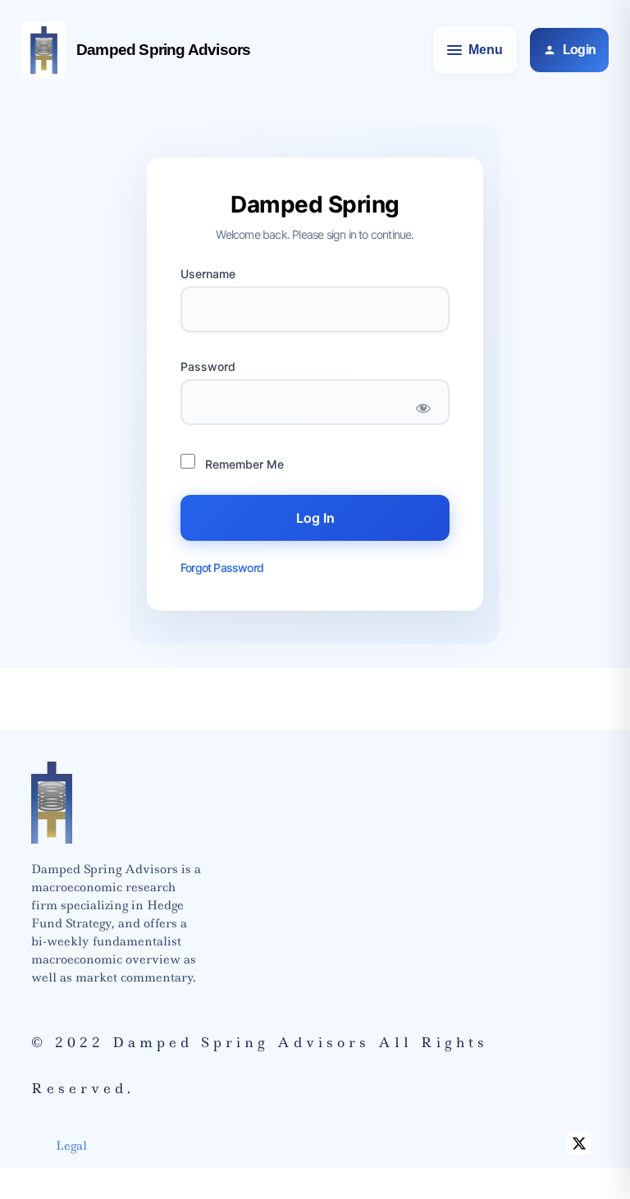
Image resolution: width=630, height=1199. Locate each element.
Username (207, 274)
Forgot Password (221, 567)
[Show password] (423, 408)
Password (207, 367)
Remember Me (243, 463)
